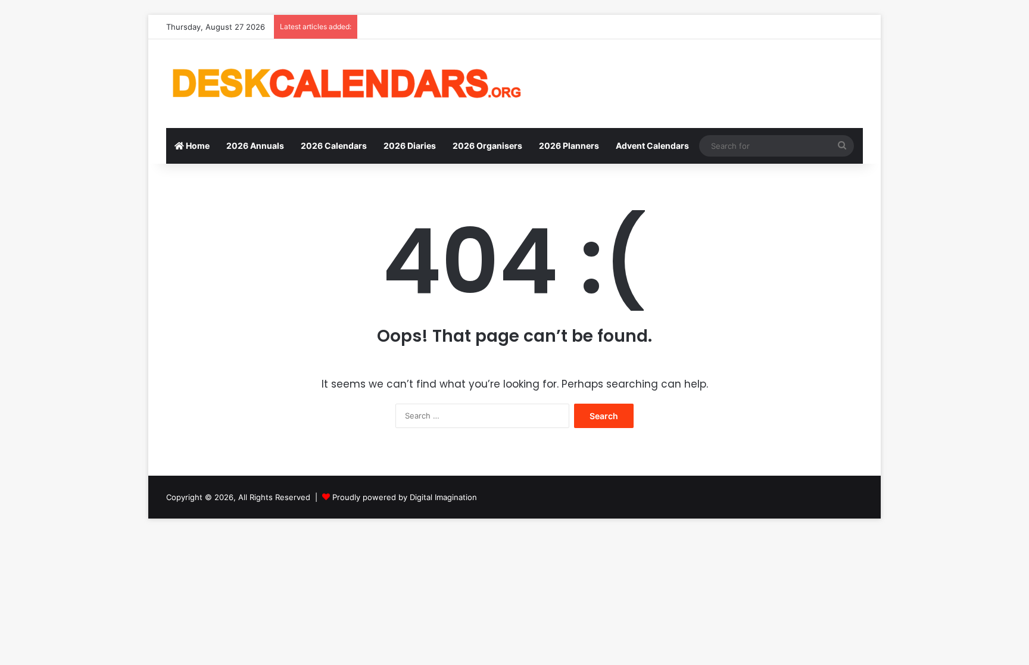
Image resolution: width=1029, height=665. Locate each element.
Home (197, 146)
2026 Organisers (487, 146)
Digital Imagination (443, 497)
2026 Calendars (334, 146)
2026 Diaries (409, 146)
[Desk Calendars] (344, 83)
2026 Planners (569, 146)
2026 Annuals (255, 146)
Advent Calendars (652, 146)
